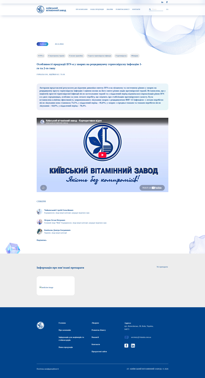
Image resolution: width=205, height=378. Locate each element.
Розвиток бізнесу (99, 330)
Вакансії (95, 337)
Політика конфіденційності (48, 369)
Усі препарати (162, 267)
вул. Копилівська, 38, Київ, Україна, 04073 (138, 327)
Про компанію (65, 330)
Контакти (96, 344)
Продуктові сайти (99, 351)
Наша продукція (66, 347)
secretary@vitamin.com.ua (141, 337)
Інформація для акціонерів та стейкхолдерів (71, 338)
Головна (62, 323)
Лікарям (95, 323)
